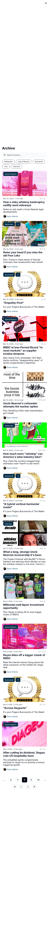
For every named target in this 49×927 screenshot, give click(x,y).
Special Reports (23, 161)
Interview (16, 166)
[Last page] (34, 786)
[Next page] (28, 786)
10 (38, 779)
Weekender (8, 161)
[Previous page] (21, 786)
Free (6, 166)
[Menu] (46, 3)
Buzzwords (39, 161)
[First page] (15, 786)
